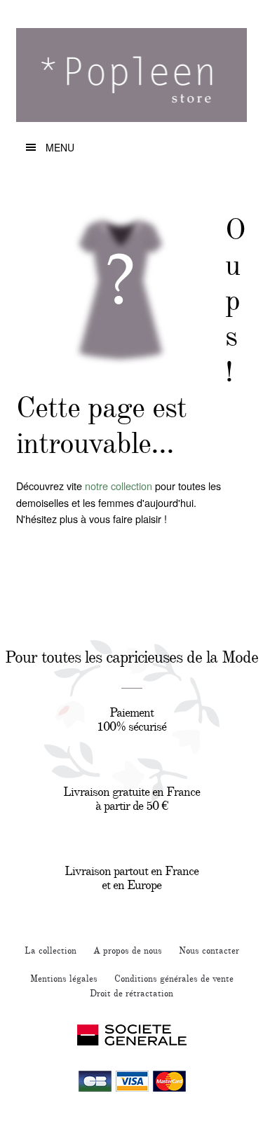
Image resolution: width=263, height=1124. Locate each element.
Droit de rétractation (131, 993)
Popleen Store (132, 80)
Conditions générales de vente (174, 978)
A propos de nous (127, 950)
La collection (50, 950)
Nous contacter (209, 950)
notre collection (118, 485)
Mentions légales (63, 978)
